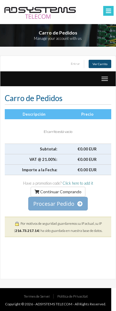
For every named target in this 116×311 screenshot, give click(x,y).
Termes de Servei (37, 296)
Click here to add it (77, 183)
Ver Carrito (100, 64)
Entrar (75, 63)
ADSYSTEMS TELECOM (53, 304)
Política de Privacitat (72, 296)
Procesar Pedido (55, 203)
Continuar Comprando (60, 191)
